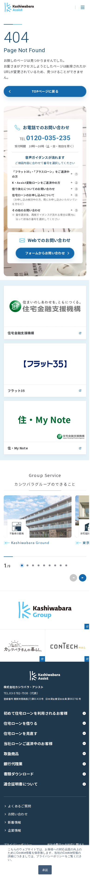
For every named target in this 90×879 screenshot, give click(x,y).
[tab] (22, 565)
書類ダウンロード (19, 774)
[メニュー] (82, 7)
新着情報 (14, 822)
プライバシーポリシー (18, 844)
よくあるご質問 (19, 806)
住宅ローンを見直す (20, 733)
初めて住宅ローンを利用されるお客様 (36, 713)
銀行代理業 (13, 763)
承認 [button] (45, 870)
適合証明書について (21, 784)
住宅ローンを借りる (20, 723)
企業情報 (14, 830)
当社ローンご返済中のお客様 (28, 743)
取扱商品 (11, 753)
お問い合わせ (18, 814)
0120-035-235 (45, 138)
